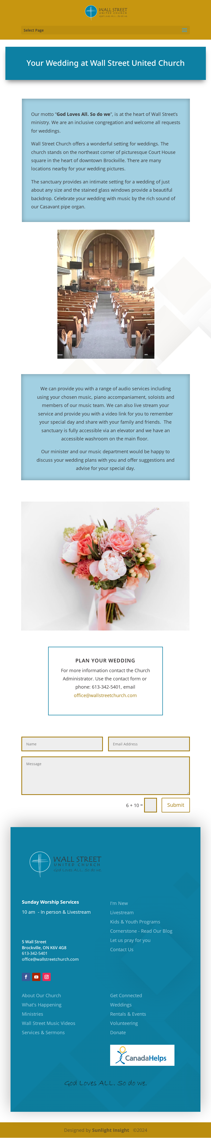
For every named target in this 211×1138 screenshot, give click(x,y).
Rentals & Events (128, 1014)
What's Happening (41, 1005)
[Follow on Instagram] (46, 977)
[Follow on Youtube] (36, 977)
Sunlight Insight (110, 1130)
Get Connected (126, 995)
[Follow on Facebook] (26, 977)
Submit (175, 804)
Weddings (121, 1005)
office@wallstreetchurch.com (105, 695)
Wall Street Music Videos (48, 1023)
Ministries (32, 1014)
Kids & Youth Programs (135, 922)
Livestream (122, 912)
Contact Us (122, 949)
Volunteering (124, 1023)
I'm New (119, 903)
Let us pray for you (130, 940)
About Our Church (41, 995)
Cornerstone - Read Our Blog (141, 931)
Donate (118, 1032)
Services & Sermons (43, 1032)
